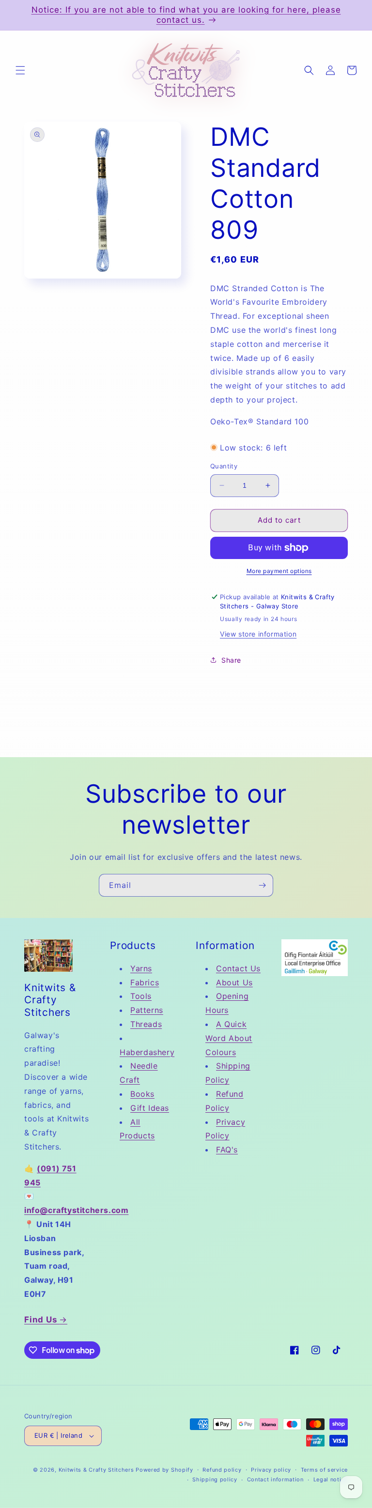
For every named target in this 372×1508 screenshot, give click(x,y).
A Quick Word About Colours (228, 1038)
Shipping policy (214, 1479)
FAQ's (227, 1149)
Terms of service (324, 1469)
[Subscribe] (262, 885)
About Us (234, 982)
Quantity (223, 466)
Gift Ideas (149, 1108)
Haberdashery (147, 1052)
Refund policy (221, 1469)
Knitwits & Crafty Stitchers (96, 1469)
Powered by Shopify (164, 1469)
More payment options (279, 571)
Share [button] (231, 660)
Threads (146, 1024)
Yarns (141, 968)
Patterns (146, 1010)
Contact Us (238, 968)
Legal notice (330, 1479)
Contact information (275, 1479)
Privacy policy (271, 1469)
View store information (258, 634)
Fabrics (144, 982)
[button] (20, 70)
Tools (141, 996)
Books (142, 1094)
